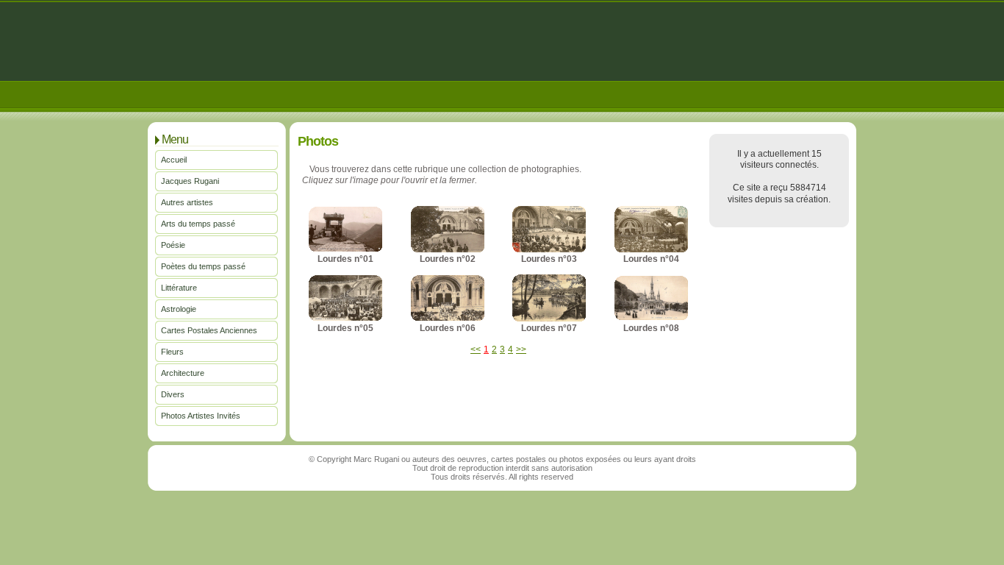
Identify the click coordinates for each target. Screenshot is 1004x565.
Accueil (174, 159)
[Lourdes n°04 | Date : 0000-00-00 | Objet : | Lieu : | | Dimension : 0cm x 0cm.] (651, 249)
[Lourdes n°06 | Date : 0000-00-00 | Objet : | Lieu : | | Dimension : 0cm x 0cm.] (447, 318)
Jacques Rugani (190, 181)
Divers (172, 394)
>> (521, 349)
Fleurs (172, 351)
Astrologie (178, 309)
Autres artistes (187, 202)
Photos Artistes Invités (200, 415)
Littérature (179, 287)
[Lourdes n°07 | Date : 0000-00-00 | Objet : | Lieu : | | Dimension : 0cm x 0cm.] (549, 318)
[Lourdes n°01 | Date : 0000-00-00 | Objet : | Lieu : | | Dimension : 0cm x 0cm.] (345, 249)
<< (475, 349)
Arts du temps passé (198, 223)
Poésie (173, 245)
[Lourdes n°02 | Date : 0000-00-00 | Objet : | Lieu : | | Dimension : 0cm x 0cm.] (447, 249)
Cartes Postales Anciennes (209, 330)
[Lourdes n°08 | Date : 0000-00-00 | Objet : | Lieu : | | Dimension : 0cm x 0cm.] (651, 317)
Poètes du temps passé (203, 266)
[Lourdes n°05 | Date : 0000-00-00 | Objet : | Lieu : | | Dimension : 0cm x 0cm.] (345, 318)
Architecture (182, 373)
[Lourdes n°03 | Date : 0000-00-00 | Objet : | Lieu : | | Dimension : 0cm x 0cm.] (549, 249)
